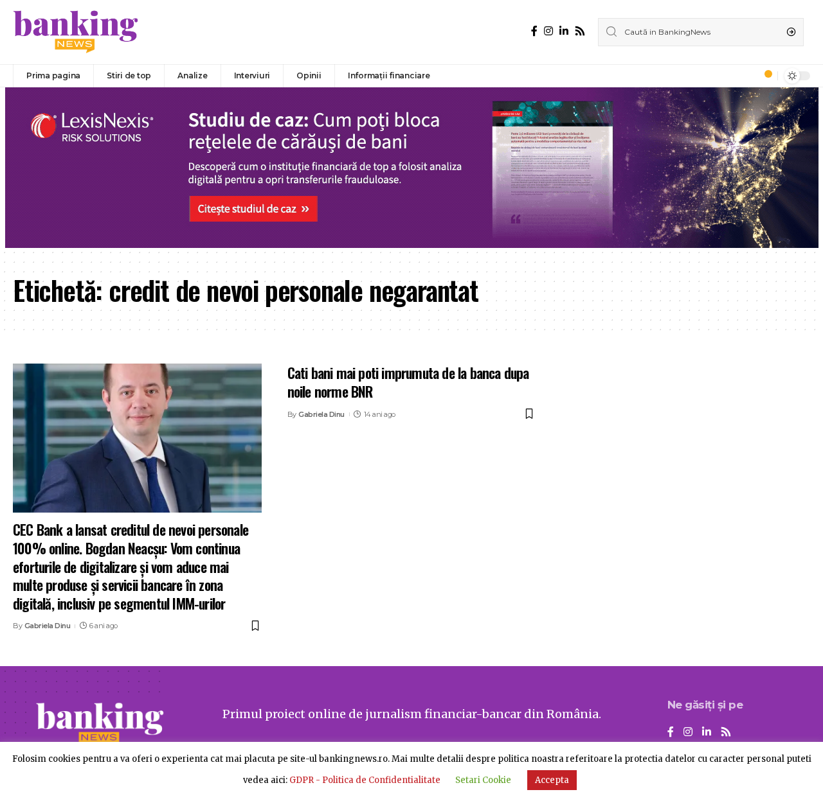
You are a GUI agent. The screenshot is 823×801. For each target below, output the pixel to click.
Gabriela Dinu (47, 625)
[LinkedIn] (564, 31)
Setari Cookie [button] (483, 780)
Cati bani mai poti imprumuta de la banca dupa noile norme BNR (408, 381)
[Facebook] (534, 31)
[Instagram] (548, 31)
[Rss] (580, 31)
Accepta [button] (552, 780)
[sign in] (746, 76)
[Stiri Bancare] (76, 32)
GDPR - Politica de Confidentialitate (364, 780)
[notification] (764, 75)
